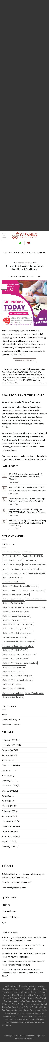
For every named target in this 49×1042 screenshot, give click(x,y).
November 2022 (9, 765)
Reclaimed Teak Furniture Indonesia (16, 612)
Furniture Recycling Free (12, 556)
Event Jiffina (6, 372)
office (37, 276)
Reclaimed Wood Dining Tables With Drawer (19, 654)
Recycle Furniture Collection (13, 693)
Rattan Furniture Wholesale (35, 1010)
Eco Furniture (28, 552)
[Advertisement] (24, 115)
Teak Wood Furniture (15, 1013)
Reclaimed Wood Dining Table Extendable (18, 633)
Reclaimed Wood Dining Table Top (15, 659)
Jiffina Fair (21, 375)
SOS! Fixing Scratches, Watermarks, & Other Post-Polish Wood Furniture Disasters (25, 476)
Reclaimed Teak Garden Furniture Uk (16, 616)
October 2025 (8, 750)
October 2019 (8, 831)
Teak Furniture (10, 986)
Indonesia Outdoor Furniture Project (19, 998)
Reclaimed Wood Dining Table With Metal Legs (20, 663)
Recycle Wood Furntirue (34, 693)
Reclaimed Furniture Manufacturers (16, 595)
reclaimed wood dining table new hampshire (19, 641)
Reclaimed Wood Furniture (12, 671)
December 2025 (9, 745)
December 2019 (9, 821)
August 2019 (7, 841)
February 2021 (8, 780)
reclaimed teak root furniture (15, 423)
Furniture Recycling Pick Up (33, 556)
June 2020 (6, 795)
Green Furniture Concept (12, 565)
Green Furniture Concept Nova (34, 565)
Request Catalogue (10, 917)
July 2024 (6, 760)
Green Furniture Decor (11, 569)
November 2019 (9, 826)
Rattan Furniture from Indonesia (25, 1004)
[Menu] (4, 235)
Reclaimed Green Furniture (36, 599)
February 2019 (8, 846)
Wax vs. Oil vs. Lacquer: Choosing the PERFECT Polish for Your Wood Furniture (27, 510)
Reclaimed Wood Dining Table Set (15, 650)
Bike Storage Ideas (21, 995)
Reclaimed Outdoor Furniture (13, 603)
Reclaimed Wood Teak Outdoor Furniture (18, 680)
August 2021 (7, 770)
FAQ (4, 923)
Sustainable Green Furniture (13, 697)
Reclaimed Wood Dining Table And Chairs (18, 629)
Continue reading (24, 360)
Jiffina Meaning (24, 377)
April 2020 (6, 801)
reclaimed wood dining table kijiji (15, 637)
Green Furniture (30, 560)
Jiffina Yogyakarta (8, 380)
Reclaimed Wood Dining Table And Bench (18, 624)
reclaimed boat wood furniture (25, 420)
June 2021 (6, 775)
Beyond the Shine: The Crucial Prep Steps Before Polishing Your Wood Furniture (27, 499)
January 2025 (8, 755)
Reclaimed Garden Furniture (13, 599)
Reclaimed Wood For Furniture (14, 667)
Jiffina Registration (37, 377)
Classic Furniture (31, 989)
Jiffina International (32, 375)
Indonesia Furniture (22, 1001)
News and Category (11, 719)
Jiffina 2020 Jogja (31, 372)
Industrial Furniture (27, 986)
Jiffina (13, 372)
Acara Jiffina (40, 369)
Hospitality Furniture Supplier (25, 992)
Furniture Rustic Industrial (12, 560)
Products (6, 904)
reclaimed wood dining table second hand (18, 646)
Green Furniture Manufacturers (14, 573)
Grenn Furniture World (36, 573)
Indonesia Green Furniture (12, 577)
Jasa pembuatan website (25, 1028)
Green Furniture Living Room (32, 569)
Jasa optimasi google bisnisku (23, 1025)
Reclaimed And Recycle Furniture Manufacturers (20, 586)
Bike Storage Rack (37, 995)
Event (15, 263)
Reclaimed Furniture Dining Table (32, 590)
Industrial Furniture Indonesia (13, 582)
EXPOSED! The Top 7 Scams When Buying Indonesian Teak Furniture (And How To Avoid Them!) (28, 523)
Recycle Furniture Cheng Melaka (14, 688)
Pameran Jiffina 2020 (23, 380)
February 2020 (8, 811)
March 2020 (7, 806)
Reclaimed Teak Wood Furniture (15, 620)
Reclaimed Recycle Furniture (13, 607)
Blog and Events (9, 911)
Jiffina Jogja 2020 (12, 377)
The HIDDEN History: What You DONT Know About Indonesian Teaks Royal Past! (28, 488)
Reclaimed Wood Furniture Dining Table (17, 676)
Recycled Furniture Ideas (12, 684)
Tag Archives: (24, 252)
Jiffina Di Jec (12, 375)
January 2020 (8, 816)
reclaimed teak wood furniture (23, 413)
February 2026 (8, 740)
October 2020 (8, 790)
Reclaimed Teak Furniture (35, 607)
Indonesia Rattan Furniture (28, 1007)
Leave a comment (40, 383)
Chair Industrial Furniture (12, 552)
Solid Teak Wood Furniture (25, 1019)
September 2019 (9, 836)
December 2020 (9, 785)
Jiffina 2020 (20, 372)
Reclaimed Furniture (27, 263)
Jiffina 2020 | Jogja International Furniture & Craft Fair (24, 267)
